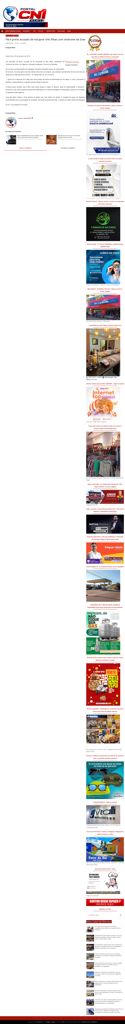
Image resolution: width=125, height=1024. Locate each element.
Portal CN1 (27, 118)
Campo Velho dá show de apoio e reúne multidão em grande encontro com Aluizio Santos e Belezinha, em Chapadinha (108, 964)
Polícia (41, 31)
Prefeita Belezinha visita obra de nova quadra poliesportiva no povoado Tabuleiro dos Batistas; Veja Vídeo (108, 955)
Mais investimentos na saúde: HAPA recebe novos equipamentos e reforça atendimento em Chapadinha (108, 983)
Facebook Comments (68, 148)
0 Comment (23, 43)
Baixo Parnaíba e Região (13, 31)
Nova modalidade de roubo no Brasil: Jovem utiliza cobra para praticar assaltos (30, 136)
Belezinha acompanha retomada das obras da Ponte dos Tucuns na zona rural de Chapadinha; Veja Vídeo (108, 973)
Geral (69, 31)
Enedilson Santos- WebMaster (89, 1022)
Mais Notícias (51, 31)
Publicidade (61, 31)
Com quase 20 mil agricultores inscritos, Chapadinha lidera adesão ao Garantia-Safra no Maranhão (108, 928)
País (34, 31)
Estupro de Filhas (9, 35)
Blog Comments (26, 148)
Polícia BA (16, 35)
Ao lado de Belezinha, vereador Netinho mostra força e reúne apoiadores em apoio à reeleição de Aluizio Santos (108, 992)
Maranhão (27, 31)
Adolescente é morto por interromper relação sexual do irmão (69, 136)
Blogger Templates (51, 1022)
